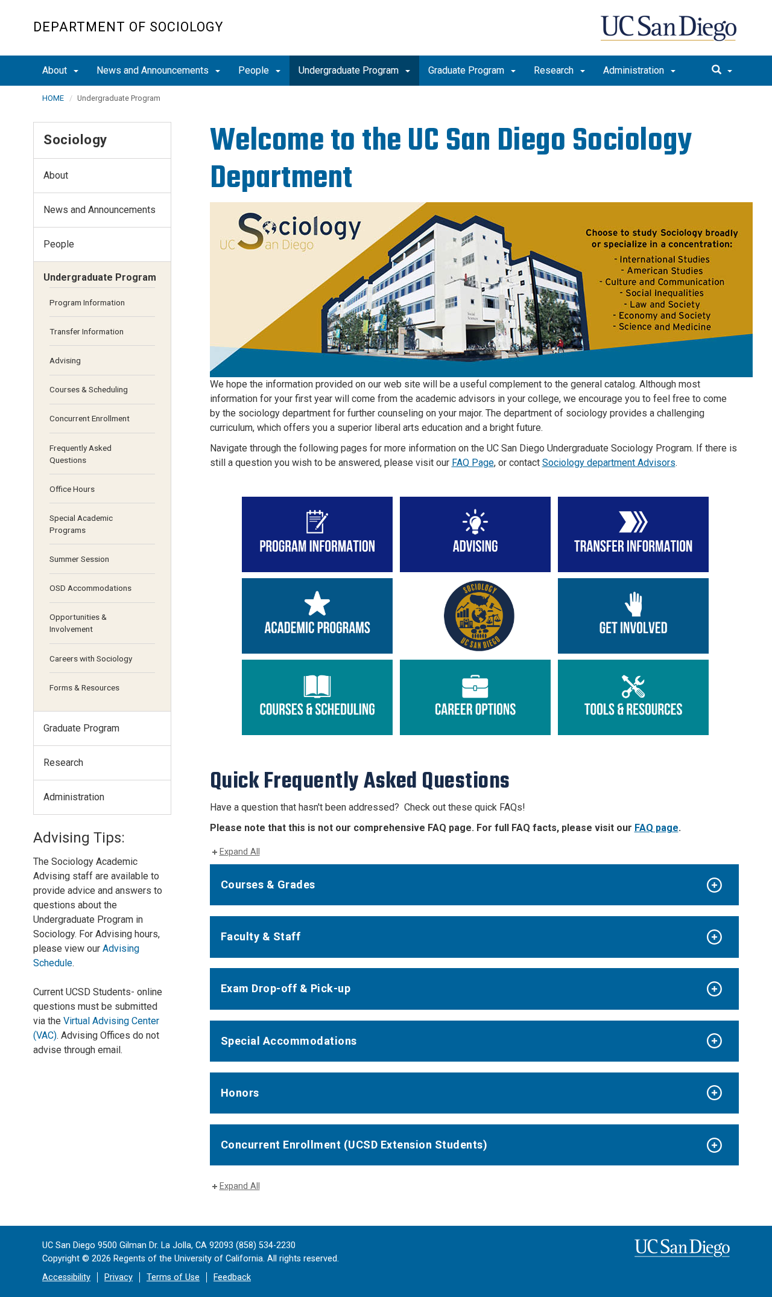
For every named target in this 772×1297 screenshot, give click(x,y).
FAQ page (656, 827)
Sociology (75, 139)
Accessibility (66, 1277)
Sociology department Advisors (609, 462)
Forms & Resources (84, 687)
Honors (240, 1092)
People (254, 70)
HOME (53, 98)
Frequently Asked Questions (80, 454)
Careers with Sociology (90, 658)
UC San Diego (670, 34)
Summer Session (79, 559)
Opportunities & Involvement (78, 623)
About (55, 70)
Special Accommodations (289, 1040)
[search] (722, 71)
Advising (65, 360)
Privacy (118, 1277)
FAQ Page (473, 462)
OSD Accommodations (90, 588)
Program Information (87, 302)
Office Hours (72, 489)
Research (555, 70)
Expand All (240, 852)
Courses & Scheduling (88, 389)
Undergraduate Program (350, 70)
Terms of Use (173, 1277)
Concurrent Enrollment (89, 418)
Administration (634, 70)
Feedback (232, 1277)
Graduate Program (467, 70)
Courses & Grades (268, 884)
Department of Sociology (128, 26)
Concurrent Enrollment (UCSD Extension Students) (354, 1144)
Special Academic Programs (81, 524)
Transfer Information (86, 331)
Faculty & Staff (261, 936)
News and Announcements (153, 70)
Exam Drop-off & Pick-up (286, 988)
